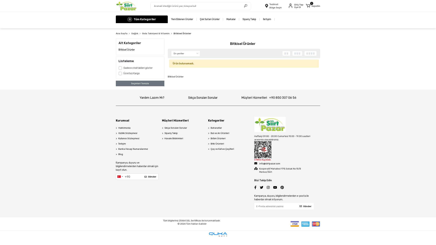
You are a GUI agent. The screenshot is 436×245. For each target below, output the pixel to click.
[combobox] (120, 177)
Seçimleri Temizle (140, 83)
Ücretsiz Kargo (131, 73)
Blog (120, 154)
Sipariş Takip (249, 19)
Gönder (152, 176)
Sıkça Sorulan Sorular (202, 98)
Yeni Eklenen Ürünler (182, 19)
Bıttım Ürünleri (218, 138)
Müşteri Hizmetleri (268, 98)
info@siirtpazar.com (269, 163)
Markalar (231, 19)
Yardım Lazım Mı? (152, 98)
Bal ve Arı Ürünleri (220, 133)
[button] (313, 6)
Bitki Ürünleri (217, 143)
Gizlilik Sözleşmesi (127, 133)
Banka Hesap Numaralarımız (133, 149)
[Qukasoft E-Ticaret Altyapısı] (218, 234)
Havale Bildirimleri (174, 138)
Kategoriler (216, 120)
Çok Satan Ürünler (210, 19)
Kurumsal (122, 120)
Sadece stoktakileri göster (138, 68)
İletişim (267, 19)
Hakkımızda (124, 128)
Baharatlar (216, 128)
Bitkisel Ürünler (127, 49)
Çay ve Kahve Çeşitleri (222, 149)
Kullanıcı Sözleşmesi (128, 138)
